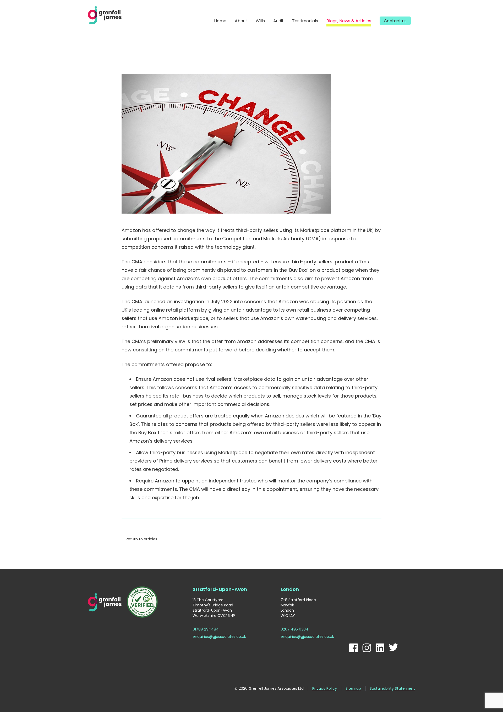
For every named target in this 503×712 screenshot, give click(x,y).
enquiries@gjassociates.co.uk (219, 636)
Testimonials (305, 21)
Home (220, 21)
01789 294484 (206, 629)
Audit (278, 21)
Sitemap (353, 688)
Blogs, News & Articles (348, 21)
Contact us (395, 21)
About (241, 21)
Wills (260, 21)
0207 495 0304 (294, 629)
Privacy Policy (324, 688)
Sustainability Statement (392, 688)
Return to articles (141, 539)
